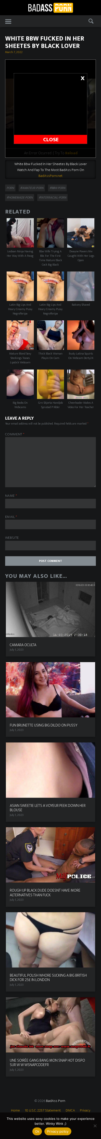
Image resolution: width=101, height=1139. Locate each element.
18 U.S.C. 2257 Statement (43, 1110)
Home (15, 1110)
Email (11, 517)
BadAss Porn (55, 1101)
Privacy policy (58, 1131)
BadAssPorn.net (50, 176)
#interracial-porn (52, 197)
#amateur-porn (31, 188)
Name (11, 496)
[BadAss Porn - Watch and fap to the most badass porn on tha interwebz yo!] (50, 7)
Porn (10, 188)
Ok (37, 1131)
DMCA (70, 1110)
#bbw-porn (57, 188)
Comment (15, 434)
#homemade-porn (20, 197)
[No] (94, 1125)
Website (12, 538)
